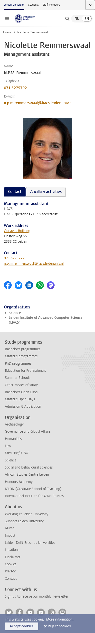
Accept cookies (21, 626)
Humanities (13, 439)
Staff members (51, 5)
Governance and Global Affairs (27, 431)
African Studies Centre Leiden (27, 474)
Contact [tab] (14, 191)
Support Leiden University (24, 521)
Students (33, 5)
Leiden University (14, 5)
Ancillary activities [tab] (46, 191)
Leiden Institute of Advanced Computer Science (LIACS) (46, 320)
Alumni (10, 528)
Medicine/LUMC (17, 453)
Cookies (10, 564)
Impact (10, 535)
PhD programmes (18, 363)
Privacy (10, 571)
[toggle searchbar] (67, 19)
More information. (60, 619)
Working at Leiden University (26, 514)
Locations (12, 549)
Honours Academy (19, 482)
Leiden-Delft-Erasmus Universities (30, 542)
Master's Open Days (20, 399)
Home (7, 32)
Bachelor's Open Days (21, 392)
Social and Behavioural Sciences (29, 467)
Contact (11, 578)
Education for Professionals (25, 370)
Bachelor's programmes (22, 349)
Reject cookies (59, 626)
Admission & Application (23, 406)
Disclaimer (12, 557)
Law (8, 446)
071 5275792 (15, 87)
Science (15, 313)
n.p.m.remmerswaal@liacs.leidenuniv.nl (38, 103)
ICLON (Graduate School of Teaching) (33, 489)
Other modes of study (21, 385)
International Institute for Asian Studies (34, 496)
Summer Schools (17, 377)
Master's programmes (21, 356)
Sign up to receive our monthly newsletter (36, 596)
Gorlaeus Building (17, 231)
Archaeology (14, 424)
